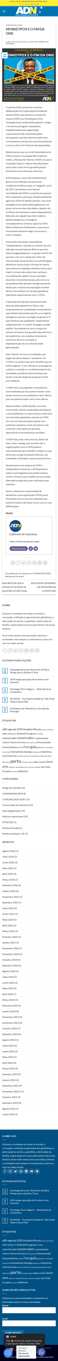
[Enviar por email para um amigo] (29, 562)
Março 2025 (8, 931)
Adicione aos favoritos (14, 576)
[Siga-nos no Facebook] (5, 650)
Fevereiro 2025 (10, 936)
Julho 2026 (8, 856)
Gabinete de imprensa (23, 534)
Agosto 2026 (8, 851)
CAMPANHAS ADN (12, 793)
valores (14, 771)
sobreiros (12, 767)
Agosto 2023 (8, 1039)
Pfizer (49, 756)
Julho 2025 (8, 908)
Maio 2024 (7, 988)
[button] (4, 11)
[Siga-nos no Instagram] (10, 650)
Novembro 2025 (10, 896)
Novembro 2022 (10, 1091)
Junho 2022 (8, 1114)
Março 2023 (8, 1068)
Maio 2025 (7, 919)
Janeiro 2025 (9, 942)
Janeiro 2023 (9, 1080)
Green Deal (6, 752)
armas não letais (48, 730)
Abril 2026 (7, 873)
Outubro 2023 (9, 1028)
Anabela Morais (32, 729)
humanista (17, 751)
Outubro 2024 (9, 959)
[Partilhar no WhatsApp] (12, 562)
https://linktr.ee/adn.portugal (24, 541)
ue (42, 766)
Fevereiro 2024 (10, 1005)
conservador (25, 738)
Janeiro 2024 (9, 1011)
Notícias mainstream (12, 816)
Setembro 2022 (10, 1102)
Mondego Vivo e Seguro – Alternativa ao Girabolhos (30, 690)
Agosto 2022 (8, 1108)
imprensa (46, 751)
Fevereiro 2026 (10, 885)
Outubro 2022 (9, 1097)
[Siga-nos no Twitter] (15, 650)
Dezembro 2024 (10, 948)
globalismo (41, 747)
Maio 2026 (7, 868)
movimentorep (9, 755)
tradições (37, 767)
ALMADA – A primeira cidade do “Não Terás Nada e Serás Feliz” (32, 700)
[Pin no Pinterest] (34, 562)
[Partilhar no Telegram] (45, 562)
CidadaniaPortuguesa (25, 733)
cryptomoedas (41, 738)
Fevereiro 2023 (10, 1074)
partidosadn (42, 756)
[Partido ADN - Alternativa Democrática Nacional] (29, 11)
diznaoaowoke (44, 742)
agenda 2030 (15, 729)
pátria (30, 762)
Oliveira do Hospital (30, 756)
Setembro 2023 (10, 1034)
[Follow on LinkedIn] (26, 650)
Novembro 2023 (10, 1022)
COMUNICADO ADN (14, 25)
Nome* (5, 1305)
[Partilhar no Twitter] (23, 562)
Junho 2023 (8, 1051)
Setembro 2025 (10, 902)
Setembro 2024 (10, 965)
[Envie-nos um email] (21, 650)
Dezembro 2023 (10, 1017)
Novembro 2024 (10, 954)
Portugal (24, 762)
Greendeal (49, 747)
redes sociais (39, 762)
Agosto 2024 (8, 971)
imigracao (36, 752)
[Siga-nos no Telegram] (37, 650)
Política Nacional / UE (13, 833)
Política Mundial (10, 828)
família (20, 747)
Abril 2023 (7, 1062)
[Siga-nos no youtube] (31, 650)
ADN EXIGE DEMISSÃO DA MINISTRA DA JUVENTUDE (43, 587)
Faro (26, 747)
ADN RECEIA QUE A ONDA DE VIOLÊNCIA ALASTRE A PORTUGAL (14, 587)
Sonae (31, 767)
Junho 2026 (8, 862)
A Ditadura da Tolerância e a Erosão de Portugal (29, 710)
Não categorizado (11, 810)
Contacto (46, 1348)
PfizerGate (6, 762)
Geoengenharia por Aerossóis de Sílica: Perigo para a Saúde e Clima (30, 671)
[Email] (35, 548)
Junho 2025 (8, 913)
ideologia (28, 751)
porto (15, 761)
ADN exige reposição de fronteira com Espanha (29, 681)
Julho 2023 (8, 1045)
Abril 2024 (7, 994)
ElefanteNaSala (10, 747)
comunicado (9, 738)
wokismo (22, 771)
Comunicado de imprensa (15, 805)
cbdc (4, 733)
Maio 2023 (7, 1057)
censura (11, 733)
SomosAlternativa (22, 767)
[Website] (31, 548)
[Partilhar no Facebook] (18, 562)
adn (4, 729)
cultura (5, 742)
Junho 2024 (8, 982)
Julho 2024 (8, 976)
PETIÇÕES (7, 822)
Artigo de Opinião (11, 787)
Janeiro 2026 (9, 891)
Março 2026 (8, 879)
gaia (33, 747)
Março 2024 (8, 999)
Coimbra (40, 734)
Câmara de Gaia (17, 742)
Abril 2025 (7, 925)
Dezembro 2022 (10, 1085)
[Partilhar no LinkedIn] (39, 562)
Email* (5, 1318)
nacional (20, 756)
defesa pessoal (31, 742)
